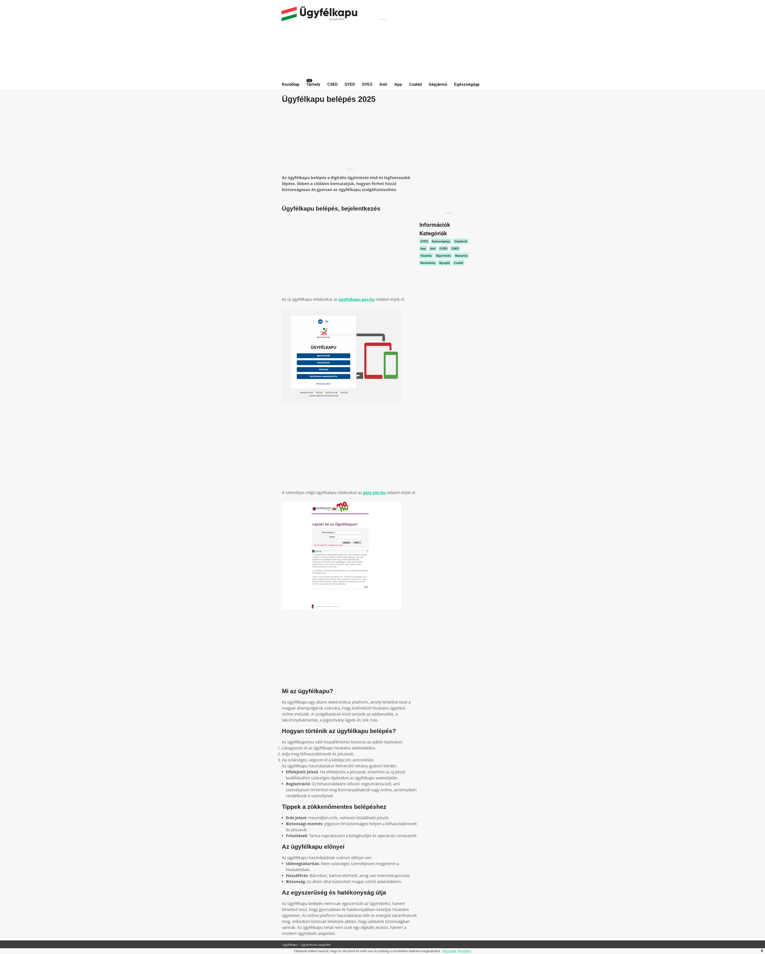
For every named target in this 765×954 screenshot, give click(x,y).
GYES (367, 84)
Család (415, 84)
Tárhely (313, 84)
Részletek (449, 951)
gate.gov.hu (374, 492)
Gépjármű (438, 84)
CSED (332, 84)
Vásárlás (426, 255)
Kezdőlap (290, 84)
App (398, 84)
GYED (350, 84)
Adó (383, 84)
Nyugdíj (444, 262)
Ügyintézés (443, 255)
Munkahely (427, 262)
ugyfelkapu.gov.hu (356, 299)
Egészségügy (467, 84)
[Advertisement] (382, 49)
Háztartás (461, 255)
